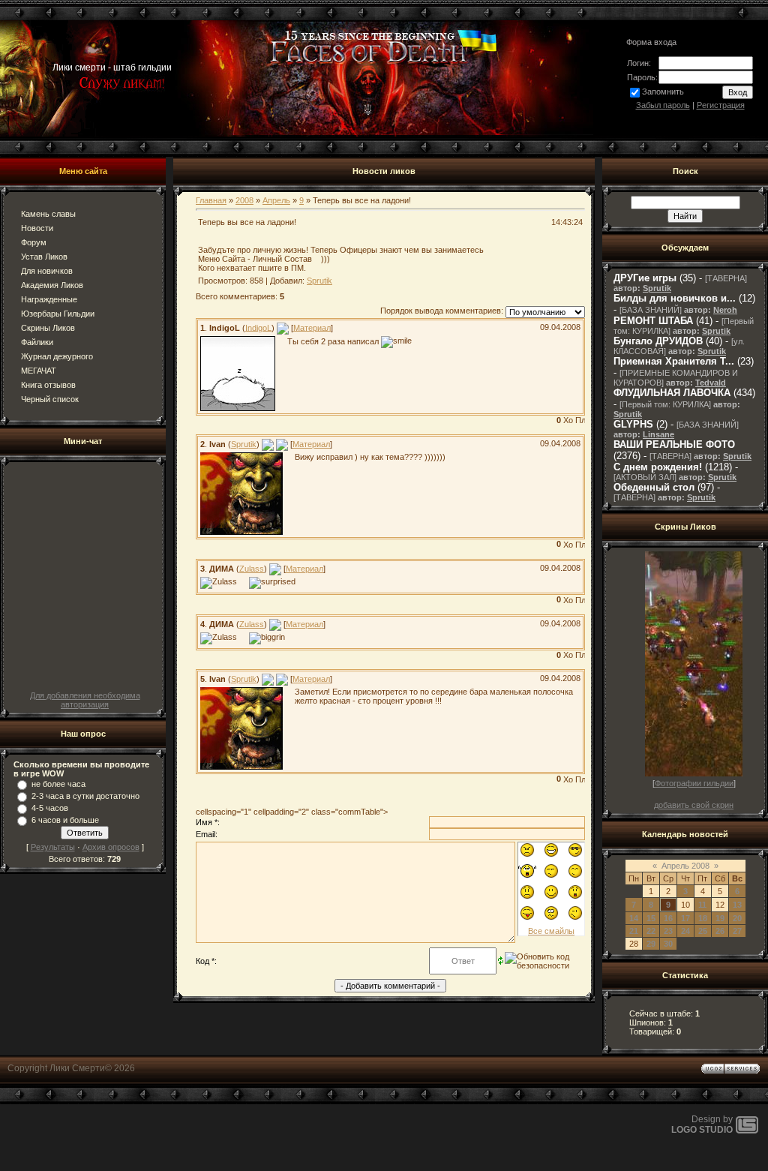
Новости (37, 228)
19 (720, 918)
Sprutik (319, 280)
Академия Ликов (52, 285)
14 (633, 918)
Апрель (276, 200)
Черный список (50, 399)
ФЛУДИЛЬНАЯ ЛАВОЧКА (672, 392)
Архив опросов (111, 846)
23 (668, 930)
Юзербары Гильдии (57, 313)
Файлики (37, 342)
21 (633, 930)
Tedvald (710, 382)
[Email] (283, 327)
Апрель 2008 (686, 865)
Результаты (53, 846)
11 (702, 904)
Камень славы (48, 213)
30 (668, 943)
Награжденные (49, 299)
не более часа (59, 783)
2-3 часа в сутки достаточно (86, 795)
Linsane (658, 434)
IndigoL (258, 327)
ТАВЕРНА (726, 278)
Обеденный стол (654, 487)
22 (651, 930)
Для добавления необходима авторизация (85, 700)
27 (737, 930)
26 (720, 930)
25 (702, 930)
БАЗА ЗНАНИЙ (651, 309)
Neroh (725, 309)
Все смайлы (551, 930)
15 (651, 918)
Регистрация (721, 105)
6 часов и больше (65, 819)
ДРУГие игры (645, 278)
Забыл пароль (663, 105)
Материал (312, 327)
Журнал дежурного (57, 356)
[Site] (282, 444)
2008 (245, 200)
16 (668, 918)
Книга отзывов (48, 384)
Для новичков (47, 270)
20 (737, 918)
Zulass (251, 568)
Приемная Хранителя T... (674, 361)
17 (685, 918)
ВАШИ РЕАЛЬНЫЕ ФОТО (674, 444)
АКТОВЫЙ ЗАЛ (645, 477)
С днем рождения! (658, 467)
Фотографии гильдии (694, 783)
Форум (33, 242)
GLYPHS (633, 424)
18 (702, 918)
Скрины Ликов (48, 327)
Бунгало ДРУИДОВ (658, 341)
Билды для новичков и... (675, 298)
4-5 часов (50, 807)
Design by (702, 1124)
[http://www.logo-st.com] (747, 1130)
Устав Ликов (44, 256)
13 (737, 904)
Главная (211, 200)
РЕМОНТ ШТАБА (653, 320)
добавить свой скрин (694, 804)
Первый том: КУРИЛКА (665, 404)
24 (685, 930)
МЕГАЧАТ (38, 370)
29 (651, 943)
